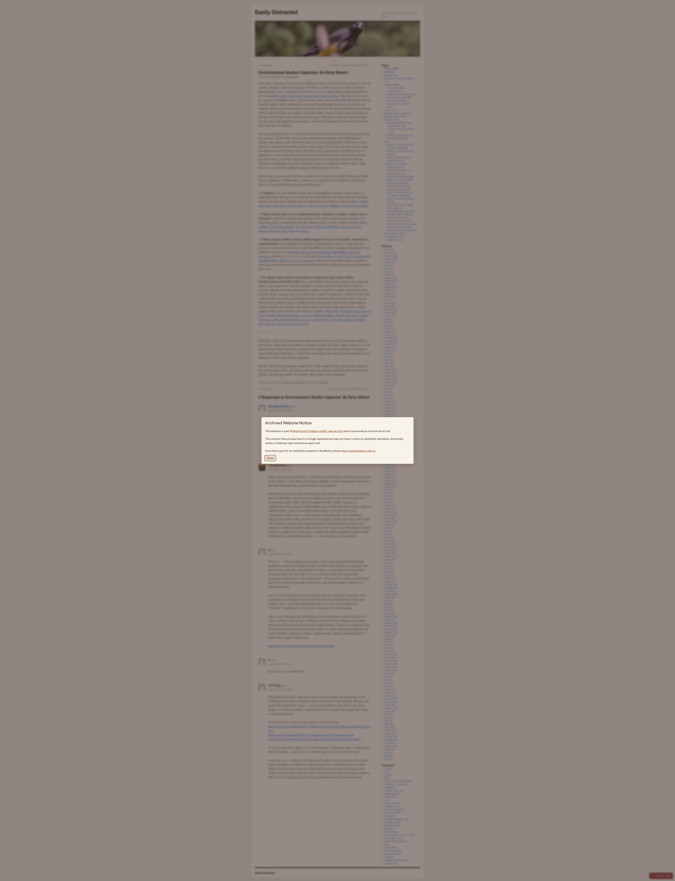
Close (270, 458)
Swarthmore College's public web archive (317, 431)
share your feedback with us (358, 451)
